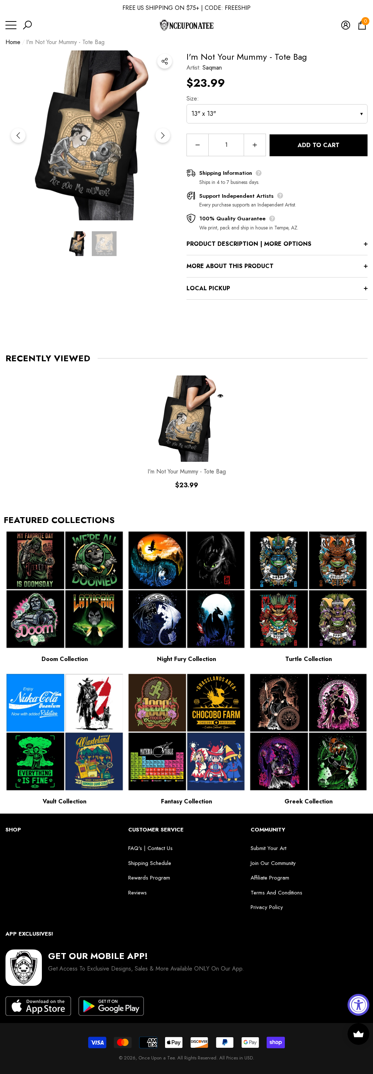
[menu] (10, 25)
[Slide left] (18, 135)
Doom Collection (65, 659)
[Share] (164, 61)
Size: (192, 98)
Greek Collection (308, 801)
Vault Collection (64, 801)
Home (12, 42)
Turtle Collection (308, 659)
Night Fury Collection (186, 659)
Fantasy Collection (186, 801)
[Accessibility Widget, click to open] (358, 1005)
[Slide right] (163, 135)
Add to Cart (318, 145)
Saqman (212, 67)
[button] (27, 25)
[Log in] (345, 25)
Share (164, 61)
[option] (90, 135)
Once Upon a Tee (156, 1057)
